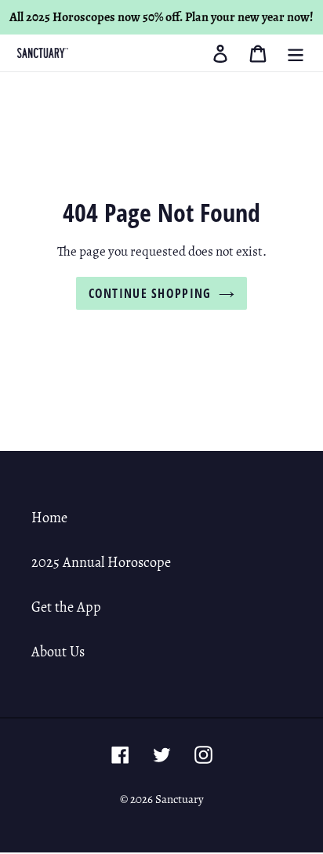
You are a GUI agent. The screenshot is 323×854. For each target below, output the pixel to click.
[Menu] (295, 53)
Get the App (66, 607)
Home (49, 517)
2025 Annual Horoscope (101, 562)
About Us (58, 651)
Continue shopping (150, 293)
